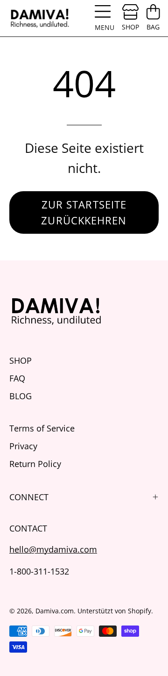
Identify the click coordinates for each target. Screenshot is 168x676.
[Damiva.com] (39, 18)
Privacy (23, 446)
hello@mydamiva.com (53, 549)
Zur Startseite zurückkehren (83, 212)
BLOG (20, 396)
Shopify (139, 610)
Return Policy (35, 463)
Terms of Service (42, 428)
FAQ (17, 378)
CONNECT (29, 497)
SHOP (20, 360)
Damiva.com (54, 610)
